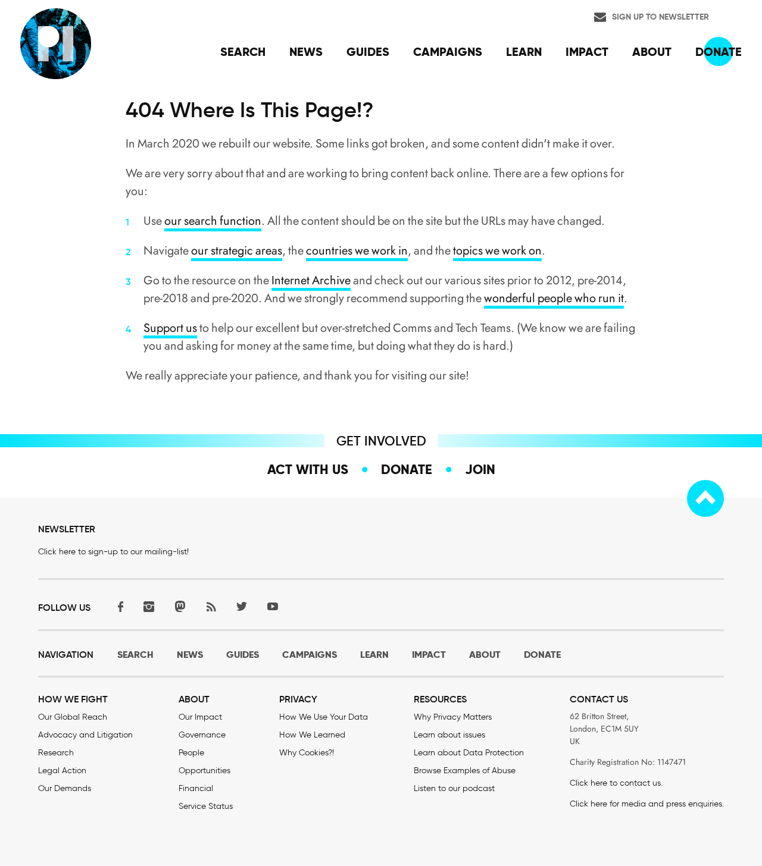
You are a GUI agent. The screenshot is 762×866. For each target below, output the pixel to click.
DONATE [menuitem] (718, 51)
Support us (170, 328)
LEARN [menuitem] (524, 51)
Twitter (241, 606)
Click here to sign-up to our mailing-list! (113, 552)
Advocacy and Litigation (85, 735)
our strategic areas (236, 250)
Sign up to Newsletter (660, 16)
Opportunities (204, 770)
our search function (212, 221)
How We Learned (312, 735)
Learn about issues (449, 735)
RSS (210, 606)
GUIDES (242, 654)
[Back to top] (705, 498)
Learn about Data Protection (469, 753)
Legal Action (62, 770)
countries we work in (357, 250)
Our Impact (200, 717)
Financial (196, 788)
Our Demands (64, 788)
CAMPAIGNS (309, 654)
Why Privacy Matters (453, 717)
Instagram (148, 606)
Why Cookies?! (306, 753)
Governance (202, 735)
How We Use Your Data (323, 717)
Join (480, 469)
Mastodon (179, 606)
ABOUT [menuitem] (652, 51)
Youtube (272, 606)
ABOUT (485, 654)
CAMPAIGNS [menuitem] (447, 51)
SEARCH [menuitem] (243, 51)
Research (56, 753)
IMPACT (429, 654)
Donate (406, 469)
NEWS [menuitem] (306, 51)
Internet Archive (311, 280)
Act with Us (307, 469)
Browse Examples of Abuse (465, 770)
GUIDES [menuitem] (367, 51)
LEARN (374, 654)
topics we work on (497, 250)
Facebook (118, 606)
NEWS (190, 654)
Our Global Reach (72, 717)
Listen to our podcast (454, 788)
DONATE (542, 654)
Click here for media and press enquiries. (647, 804)
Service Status (206, 806)
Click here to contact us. (616, 783)
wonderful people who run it (554, 298)
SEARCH (135, 654)
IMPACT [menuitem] (587, 51)
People (191, 753)
